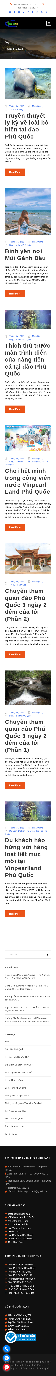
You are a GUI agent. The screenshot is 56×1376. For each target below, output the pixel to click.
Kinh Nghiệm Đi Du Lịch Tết (18, 1072)
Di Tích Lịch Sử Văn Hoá (17, 1057)
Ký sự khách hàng (14, 1080)
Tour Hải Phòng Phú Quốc (21, 1278)
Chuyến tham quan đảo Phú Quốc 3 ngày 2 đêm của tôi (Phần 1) (26, 736)
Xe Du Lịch (14, 1231)
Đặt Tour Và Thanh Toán (20, 1322)
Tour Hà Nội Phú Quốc (19, 1271)
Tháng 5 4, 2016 (16, 106)
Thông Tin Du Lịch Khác (17, 1095)
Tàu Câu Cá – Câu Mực (20, 1238)
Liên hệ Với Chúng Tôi (19, 1315)
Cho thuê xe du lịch (18, 1224)
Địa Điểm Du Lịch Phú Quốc (27, 461)
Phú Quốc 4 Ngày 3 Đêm (21, 1289)
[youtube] (41, 12)
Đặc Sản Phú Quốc (14, 1049)
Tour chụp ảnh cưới (14, 1126)
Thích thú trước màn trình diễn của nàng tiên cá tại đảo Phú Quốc (28, 359)
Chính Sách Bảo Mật (18, 1325)
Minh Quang (37, 106)
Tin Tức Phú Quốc (17, 109)
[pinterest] (28, 12)
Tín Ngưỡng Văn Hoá (15, 1111)
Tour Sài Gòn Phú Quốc (20, 1282)
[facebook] (14, 12)
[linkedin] (23, 12)
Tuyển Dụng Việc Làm (19, 1318)
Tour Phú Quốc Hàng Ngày (22, 1268)
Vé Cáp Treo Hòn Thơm (20, 1235)
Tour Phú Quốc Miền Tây (21, 1275)
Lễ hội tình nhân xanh (15, 1088)
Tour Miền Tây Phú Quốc (21, 1293)
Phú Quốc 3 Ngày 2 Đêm (21, 1285)
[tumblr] (32, 12)
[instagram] (46, 12)
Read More (15, 172)
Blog (11, 245)
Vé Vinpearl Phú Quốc (19, 1228)
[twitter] (37, 12)
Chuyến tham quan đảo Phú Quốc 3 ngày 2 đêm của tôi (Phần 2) (26, 605)
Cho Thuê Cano (16, 1242)
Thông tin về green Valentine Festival (23, 1103)
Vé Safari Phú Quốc (18, 1221)
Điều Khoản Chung (17, 1329)
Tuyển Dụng (11, 1134)
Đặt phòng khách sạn (19, 1214)
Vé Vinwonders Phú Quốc (21, 1217)
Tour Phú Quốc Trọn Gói (20, 1264)
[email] (10, 12)
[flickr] (19, 12)
